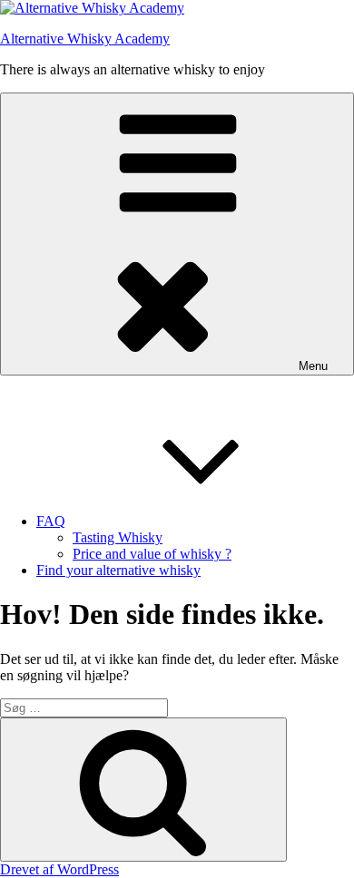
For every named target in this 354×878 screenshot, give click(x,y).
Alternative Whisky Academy (85, 38)
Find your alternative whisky (118, 570)
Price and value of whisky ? (152, 553)
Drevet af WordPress (59, 869)
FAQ (50, 521)
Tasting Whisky (117, 537)
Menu (313, 366)
